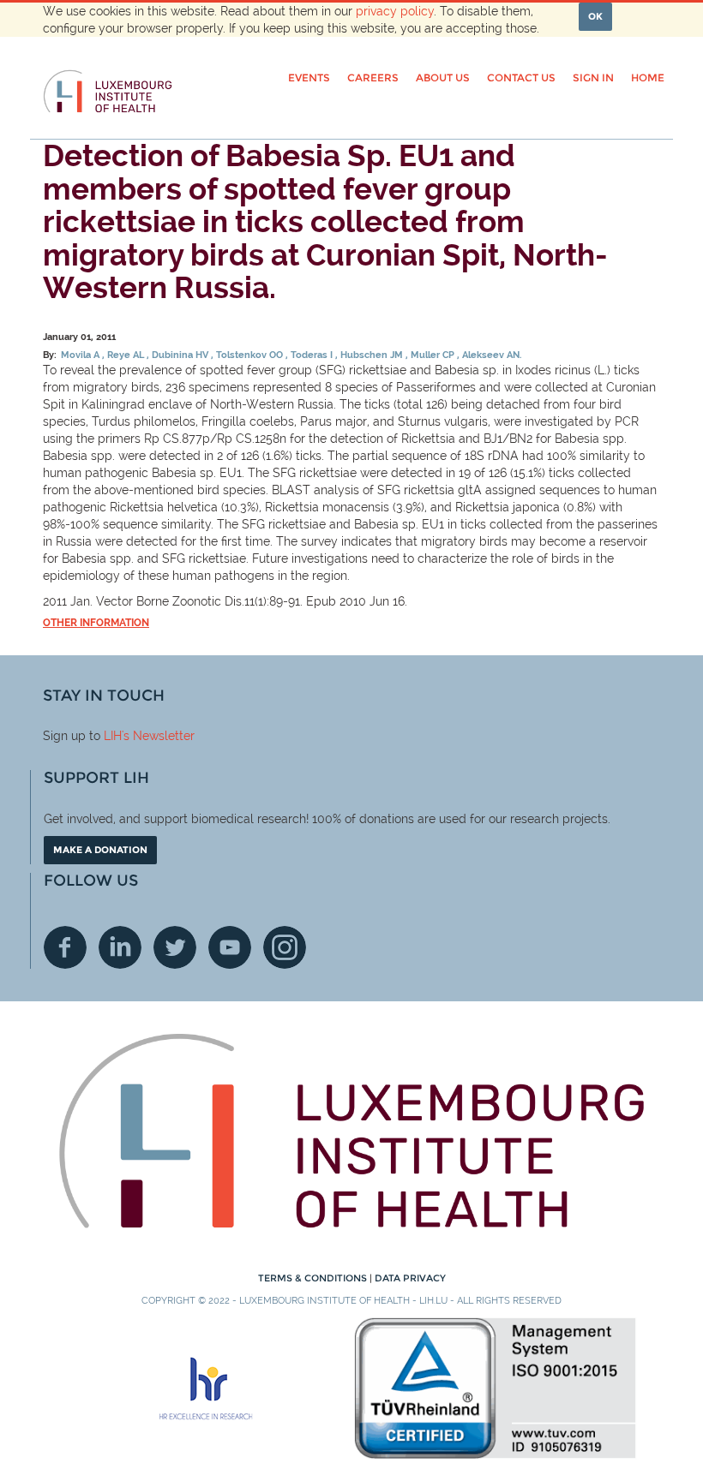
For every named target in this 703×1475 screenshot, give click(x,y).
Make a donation (100, 850)
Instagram (284, 947)
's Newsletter (158, 736)
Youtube (229, 947)
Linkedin (120, 947)
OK (595, 16)
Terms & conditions (314, 1278)
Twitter (174, 947)
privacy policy (395, 11)
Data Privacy (410, 1278)
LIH (113, 736)
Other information (96, 623)
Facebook (65, 947)
